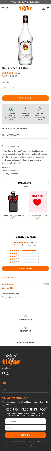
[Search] (8, 8)
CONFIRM (26, 435)
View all (25, 186)
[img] (7, 284)
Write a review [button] (25, 268)
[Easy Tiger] (25, 8)
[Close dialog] (46, 408)
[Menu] (2, 8)
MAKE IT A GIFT (25, 182)
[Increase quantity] (14, 87)
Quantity (5, 82)
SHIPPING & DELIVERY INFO (14, 129)
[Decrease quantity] (4, 87)
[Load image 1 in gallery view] (25, 40)
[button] (8, 73)
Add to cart (25, 98)
